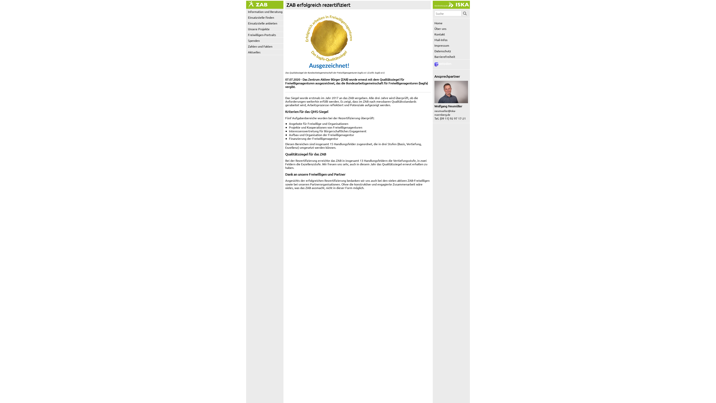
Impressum (441, 45)
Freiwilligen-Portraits (262, 35)
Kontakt (439, 34)
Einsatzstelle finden (261, 17)
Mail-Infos (441, 40)
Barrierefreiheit (444, 56)
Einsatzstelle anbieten (262, 23)
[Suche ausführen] (465, 13)
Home (438, 23)
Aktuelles (254, 52)
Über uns (440, 28)
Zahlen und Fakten (260, 46)
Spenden (254, 40)
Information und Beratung (265, 11)
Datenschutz (442, 51)
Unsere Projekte (259, 29)
